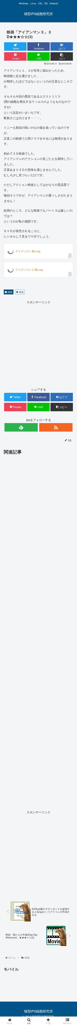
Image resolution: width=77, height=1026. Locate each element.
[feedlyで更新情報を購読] (21, 427)
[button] (69, 594)
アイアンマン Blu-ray (28, 251)
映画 (10, 291)
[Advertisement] (38, 343)
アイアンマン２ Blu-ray (29, 269)
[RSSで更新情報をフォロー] (56, 427)
